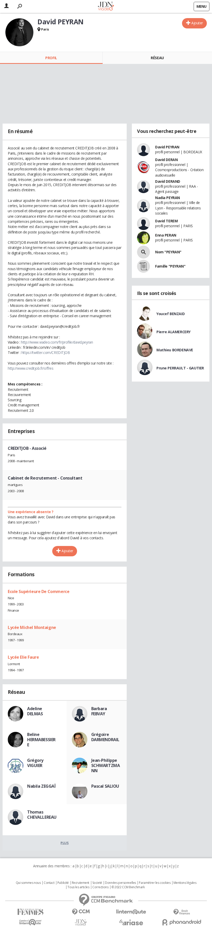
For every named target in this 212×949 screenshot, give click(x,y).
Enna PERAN (165, 235)
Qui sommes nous (28, 883)
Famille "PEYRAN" (170, 266)
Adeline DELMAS (35, 711)
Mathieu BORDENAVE (174, 349)
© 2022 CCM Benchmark (128, 887)
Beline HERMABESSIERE (41, 740)
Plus (64, 842)
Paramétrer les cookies (154, 883)
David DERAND (167, 181)
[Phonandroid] (181, 922)
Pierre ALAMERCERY (173, 331)
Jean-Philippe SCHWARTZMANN (105, 765)
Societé (97, 883)
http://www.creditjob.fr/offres (30, 368)
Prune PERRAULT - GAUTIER (180, 368)
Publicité (63, 883)
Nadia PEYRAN (167, 197)
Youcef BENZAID (170, 313)
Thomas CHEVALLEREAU (42, 814)
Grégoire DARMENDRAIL (105, 737)
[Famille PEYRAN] (143, 266)
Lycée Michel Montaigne (32, 627)
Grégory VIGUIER (35, 762)
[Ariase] (131, 922)
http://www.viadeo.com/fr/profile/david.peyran (57, 342)
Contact (49, 883)
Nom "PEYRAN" (168, 251)
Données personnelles (120, 883)
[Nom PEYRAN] (143, 252)
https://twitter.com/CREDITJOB (45, 352)
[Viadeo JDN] (81, 922)
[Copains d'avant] (30, 922)
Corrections (100, 887)
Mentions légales (184, 883)
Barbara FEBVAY (99, 711)
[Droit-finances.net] (181, 912)
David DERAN (166, 159)
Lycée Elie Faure (23, 657)
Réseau (157, 57)
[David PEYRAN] (19, 32)
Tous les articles (78, 887)
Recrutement (80, 883)
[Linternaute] (131, 911)
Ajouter (197, 22)
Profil (51, 57)
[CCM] (81, 912)
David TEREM (166, 220)
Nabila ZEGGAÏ (41, 786)
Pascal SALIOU (105, 786)
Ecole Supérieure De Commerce (38, 591)
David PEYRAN (167, 147)
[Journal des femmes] (30, 912)
